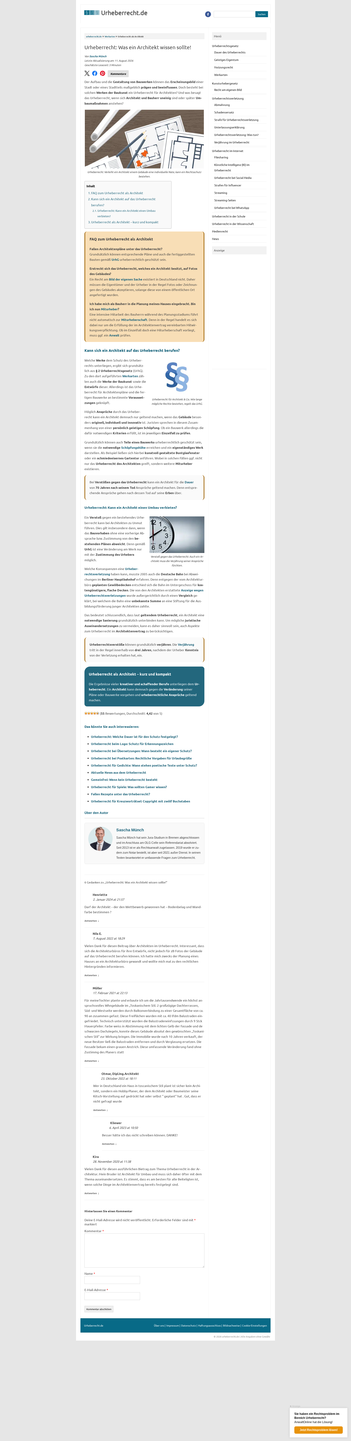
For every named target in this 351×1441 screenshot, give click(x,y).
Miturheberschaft (134, 320)
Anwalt (114, 335)
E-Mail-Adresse (96, 1290)
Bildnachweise (231, 1325)
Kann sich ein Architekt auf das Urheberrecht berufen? (123, 202)
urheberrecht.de (94, 36)
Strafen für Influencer (227, 185)
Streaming (220, 192)
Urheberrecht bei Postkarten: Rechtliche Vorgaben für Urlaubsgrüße (141, 758)
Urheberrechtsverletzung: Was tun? (236, 134)
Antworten (90, 920)
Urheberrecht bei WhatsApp (231, 207)
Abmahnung (222, 104)
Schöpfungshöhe (133, 447)
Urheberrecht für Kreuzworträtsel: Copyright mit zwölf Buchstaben (140, 801)
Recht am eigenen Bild (228, 89)
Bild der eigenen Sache (125, 279)
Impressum (172, 1325)
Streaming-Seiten (225, 200)
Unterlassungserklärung (229, 127)
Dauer (189, 482)
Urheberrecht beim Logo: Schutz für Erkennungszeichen (132, 744)
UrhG (115, 260)
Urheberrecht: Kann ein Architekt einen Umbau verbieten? (126, 213)
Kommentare (118, 73)
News (215, 238)
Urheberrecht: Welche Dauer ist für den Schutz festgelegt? (134, 737)
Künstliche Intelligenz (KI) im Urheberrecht (232, 167)
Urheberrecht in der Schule (228, 216)
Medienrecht (220, 231)
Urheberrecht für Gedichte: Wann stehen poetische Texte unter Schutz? (144, 765)
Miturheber (109, 309)
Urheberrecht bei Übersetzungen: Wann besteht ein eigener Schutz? (141, 751)
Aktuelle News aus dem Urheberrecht (118, 772)
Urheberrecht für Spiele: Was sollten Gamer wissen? (129, 787)
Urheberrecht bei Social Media (233, 177)
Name (89, 1273)
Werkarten (110, 36)
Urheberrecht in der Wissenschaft (233, 223)
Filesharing (221, 157)
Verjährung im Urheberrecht (231, 142)
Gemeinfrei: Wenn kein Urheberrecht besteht (124, 780)
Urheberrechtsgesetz (225, 46)
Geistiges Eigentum (226, 59)
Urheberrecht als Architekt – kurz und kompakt (124, 222)
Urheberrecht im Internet (227, 151)
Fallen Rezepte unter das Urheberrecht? (120, 794)
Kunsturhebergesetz (225, 83)
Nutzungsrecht (223, 67)
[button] (87, 74)
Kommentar (94, 1231)
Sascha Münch (97, 56)
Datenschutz (188, 1325)
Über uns (159, 1325)
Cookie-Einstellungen (254, 1325)
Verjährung (186, 644)
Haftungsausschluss (209, 1325)
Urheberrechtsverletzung (228, 98)
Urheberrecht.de (124, 12)
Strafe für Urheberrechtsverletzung (236, 119)
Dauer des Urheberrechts (230, 52)
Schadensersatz (224, 112)
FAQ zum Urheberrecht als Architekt (117, 193)
